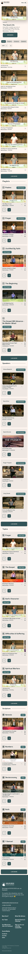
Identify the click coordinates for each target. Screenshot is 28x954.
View (23, 715)
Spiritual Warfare (12, 668)
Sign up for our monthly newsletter (19, 926)
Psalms (8, 187)
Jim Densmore (5, 345)
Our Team (5, 919)
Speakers (23, 41)
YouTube (4, 935)
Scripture (16, 41)
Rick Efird (6, 401)
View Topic (21, 535)
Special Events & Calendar (20, 920)
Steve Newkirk (7, 369)
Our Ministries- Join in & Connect (7, 925)
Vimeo (3, 937)
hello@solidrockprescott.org (10, 902)
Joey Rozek (6, 493)
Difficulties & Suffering (14, 633)
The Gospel (10, 567)
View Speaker (20, 369)
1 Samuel (9, 841)
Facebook (4, 933)
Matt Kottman (6, 31)
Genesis (8, 715)
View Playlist (21, 187)
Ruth (7, 809)
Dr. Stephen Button (6, 764)
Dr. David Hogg (5, 859)
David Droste (7, 432)
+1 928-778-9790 (6, 905)
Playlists (9, 41)
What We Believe (20, 916)
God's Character (12, 599)
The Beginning (11, 283)
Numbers (9, 747)
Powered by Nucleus (7, 950)
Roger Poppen (7, 462)
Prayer (8, 218)
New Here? (5, 916)
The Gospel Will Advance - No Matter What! (13, 322)
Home (3, 41)
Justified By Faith (12, 248)
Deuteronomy (11, 777)
